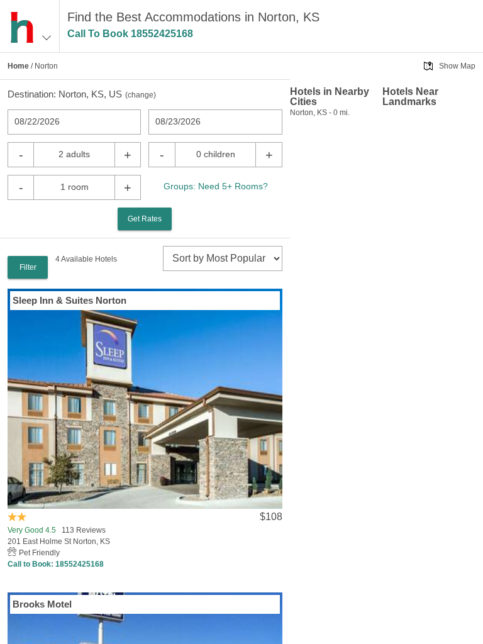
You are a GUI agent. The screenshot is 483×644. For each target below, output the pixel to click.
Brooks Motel (42, 604)
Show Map (457, 66)
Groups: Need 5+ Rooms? (216, 186)
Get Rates (145, 218)
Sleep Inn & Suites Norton (69, 300)
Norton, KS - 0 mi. (320, 112)
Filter (27, 267)
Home (18, 66)
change (140, 95)
